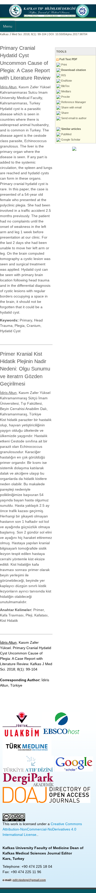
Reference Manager (73, 102)
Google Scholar (70, 139)
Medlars (65, 91)
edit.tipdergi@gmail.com (29, 880)
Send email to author (73, 118)
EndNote (66, 80)
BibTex (65, 86)
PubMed (65, 134)
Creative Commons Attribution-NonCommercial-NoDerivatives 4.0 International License (42, 829)
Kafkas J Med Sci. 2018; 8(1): (18, 34)
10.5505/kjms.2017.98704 (71, 34)
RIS (63, 75)
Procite (65, 96)
